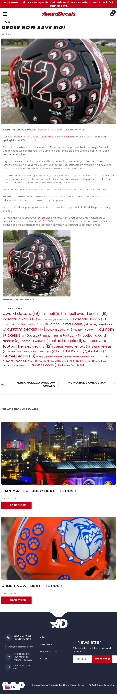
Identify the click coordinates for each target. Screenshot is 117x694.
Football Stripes (44, 351)
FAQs (44, 658)
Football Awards (34, 341)
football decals (66, 340)
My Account (49, 651)
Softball (66, 361)
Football (71, 335)
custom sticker (86, 329)
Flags (57, 335)
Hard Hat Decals (71, 351)
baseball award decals (84, 313)
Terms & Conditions (59, 685)
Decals (35, 335)
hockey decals (57, 356)
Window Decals (72, 365)
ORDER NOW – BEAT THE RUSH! (33, 586)
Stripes (43, 136)
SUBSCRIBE (101, 659)
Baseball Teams (13, 324)
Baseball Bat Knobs (46, 320)
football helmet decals (27, 346)
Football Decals (45, 217)
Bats (44, 324)
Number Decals (15, 361)
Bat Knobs (31, 324)
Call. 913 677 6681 (22, 635)
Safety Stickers (49, 361)
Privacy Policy (77, 685)
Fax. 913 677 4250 (22, 638)
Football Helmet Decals (26, 136)
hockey (41, 356)
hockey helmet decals (79, 356)
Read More (18, 505)
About (44, 637)
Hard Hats (97, 351)
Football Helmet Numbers (71, 346)
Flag (47, 335)
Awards (67, 136)
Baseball (51, 313)
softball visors (23, 365)
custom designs (60, 330)
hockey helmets (100, 357)
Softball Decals (83, 361)
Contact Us (48, 644)
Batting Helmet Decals (68, 324)
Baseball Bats (64, 319)
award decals (21, 313)
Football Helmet (94, 341)
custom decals (26, 329)
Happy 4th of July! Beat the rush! (39, 491)
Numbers (53, 136)
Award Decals (50, 147)
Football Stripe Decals (20, 351)
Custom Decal (67, 217)
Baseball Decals (89, 319)
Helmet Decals (19, 356)
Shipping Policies (40, 685)
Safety (33, 361)
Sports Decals (45, 365)
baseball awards (20, 319)
